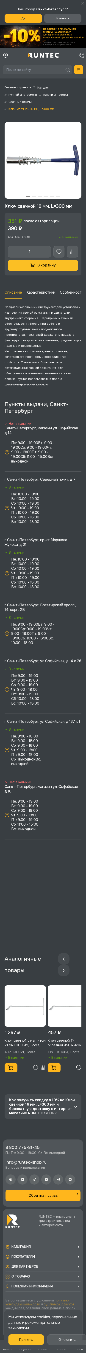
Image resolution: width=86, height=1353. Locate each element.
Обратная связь (43, 1195)
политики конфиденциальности (37, 1302)
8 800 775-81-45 (23, 1147)
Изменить (62, 18)
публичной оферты (59, 1304)
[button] (43, 36)
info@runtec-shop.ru (26, 1162)
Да (23, 18)
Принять (26, 1340)
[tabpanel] (43, 160)
